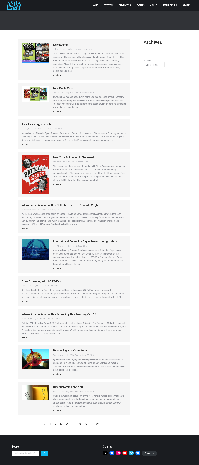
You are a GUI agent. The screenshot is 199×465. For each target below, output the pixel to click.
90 (97, 423)
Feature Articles (59, 93)
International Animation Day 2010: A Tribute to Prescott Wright (60, 205)
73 (86, 423)
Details (56, 75)
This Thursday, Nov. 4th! (36, 124)
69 (61, 423)
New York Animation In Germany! (73, 157)
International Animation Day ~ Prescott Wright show (85, 241)
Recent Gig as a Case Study (70, 350)
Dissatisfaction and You (68, 387)
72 (80, 423)
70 (67, 423)
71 (73, 423)
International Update (29, 210)
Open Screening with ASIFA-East (42, 281)
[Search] (44, 453)
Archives (147, 60)
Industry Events (59, 49)
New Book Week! (63, 88)
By (71, 49)
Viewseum (57, 162)
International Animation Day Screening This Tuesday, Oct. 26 (59, 314)
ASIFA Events (58, 246)
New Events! (60, 44)
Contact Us (149, 453)
